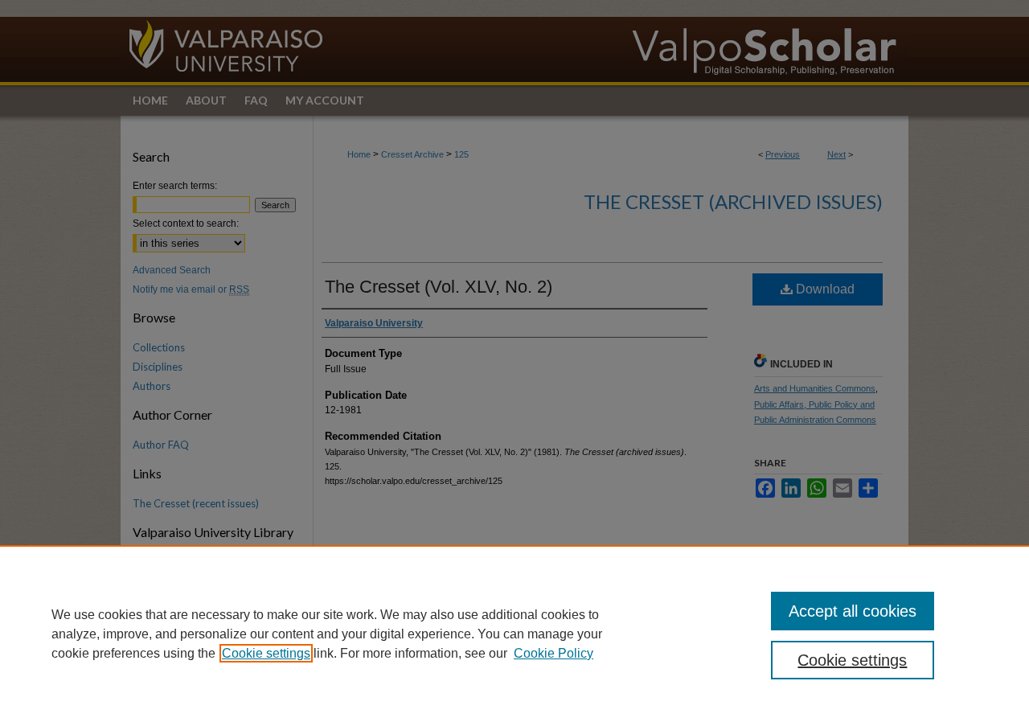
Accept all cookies (852, 611)
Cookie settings (266, 653)
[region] (514, 633)
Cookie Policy (553, 653)
